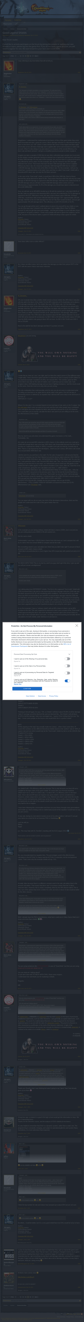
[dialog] (42, 661)
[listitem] (42, 654)
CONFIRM (27, 688)
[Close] (77, 626)
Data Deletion (30, 696)
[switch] (67, 658)
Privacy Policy (53, 696)
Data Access (42, 696)
